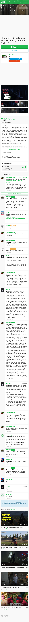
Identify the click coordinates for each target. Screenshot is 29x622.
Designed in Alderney (6, 615)
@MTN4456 (9, 257)
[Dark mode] (25, 2)
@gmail (20, 442)
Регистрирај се (6, 503)
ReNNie (8, 225)
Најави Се (18, 502)
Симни (15, 46)
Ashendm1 (9, 494)
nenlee (8, 486)
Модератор (13, 225)
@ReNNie (8, 242)
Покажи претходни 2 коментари (14, 193)
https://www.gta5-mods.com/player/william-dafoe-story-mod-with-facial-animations (15, 218)
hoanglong (9, 435)
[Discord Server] (9, 56)
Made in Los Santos (5, 616)
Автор (13, 177)
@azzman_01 (9, 469)
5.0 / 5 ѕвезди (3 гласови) (6, 122)
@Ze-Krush (9, 198)
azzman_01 (9, 459)
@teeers (8, 234)
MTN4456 (11, 54)
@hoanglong (9, 451)
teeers (7, 212)
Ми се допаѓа (13, 119)
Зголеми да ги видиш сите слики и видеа (14, 114)
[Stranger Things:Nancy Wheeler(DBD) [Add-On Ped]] (14, 92)
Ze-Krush (8, 256)
